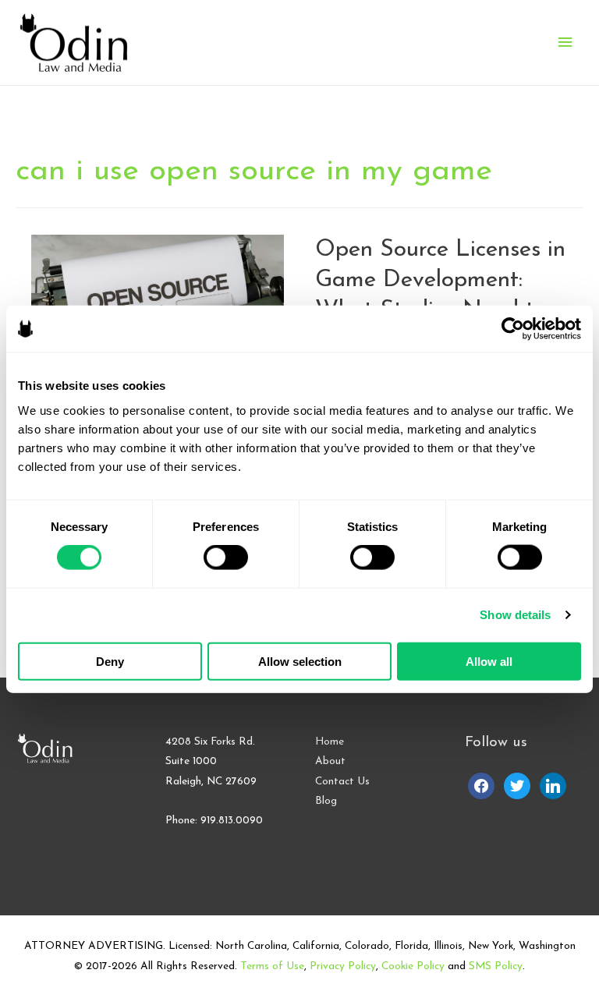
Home (329, 742)
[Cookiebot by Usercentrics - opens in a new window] (513, 329)
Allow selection (300, 660)
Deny (110, 660)
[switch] (226, 557)
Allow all (489, 660)
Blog (326, 801)
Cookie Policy (413, 966)
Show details (515, 614)
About (330, 761)
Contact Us (342, 782)
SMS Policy (496, 966)
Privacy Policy (343, 966)
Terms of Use (272, 966)
